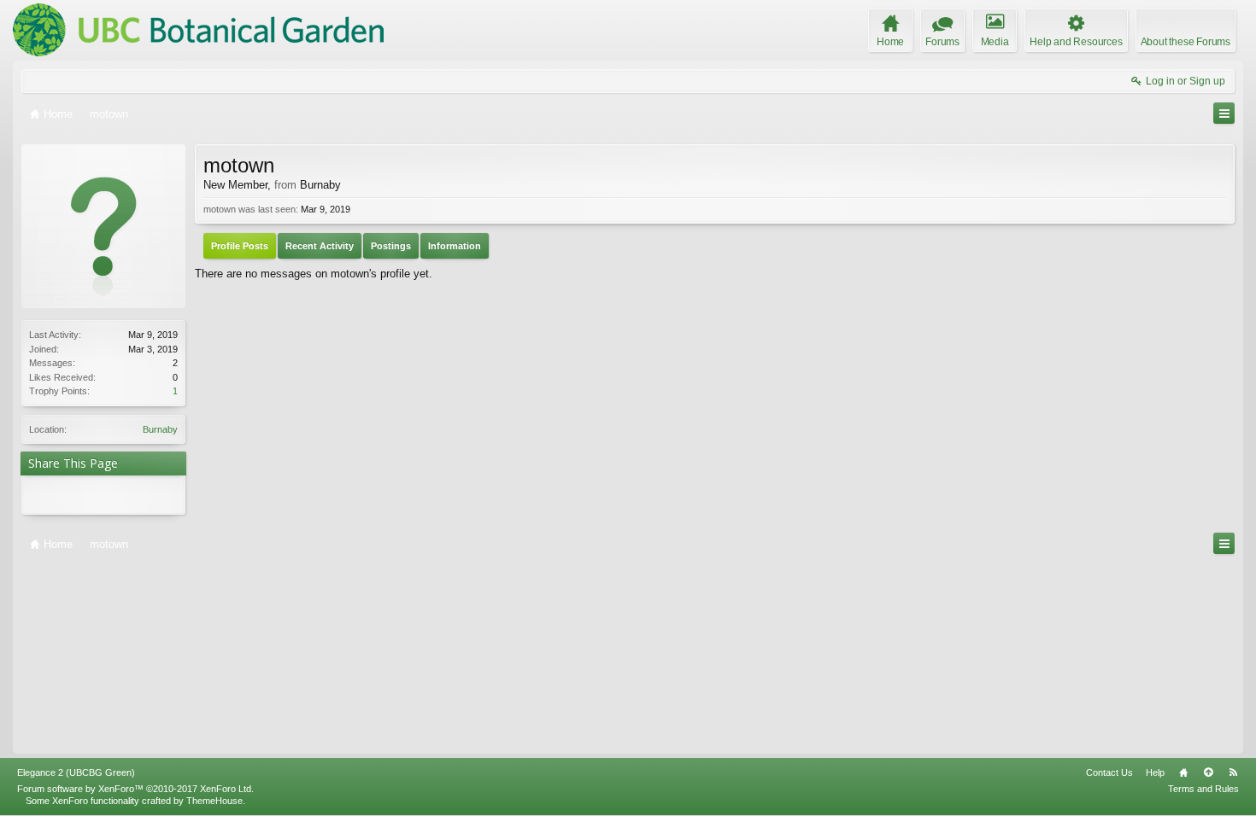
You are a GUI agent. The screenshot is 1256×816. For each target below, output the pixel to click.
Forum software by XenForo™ (135, 789)
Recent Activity (319, 246)
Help (1155, 772)
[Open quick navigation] (1224, 113)
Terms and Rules (1203, 789)
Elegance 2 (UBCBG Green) (76, 772)
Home (1183, 772)
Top (1208, 772)
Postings (391, 246)
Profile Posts (239, 246)
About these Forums (1185, 42)
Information (454, 246)
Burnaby (160, 429)
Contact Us (1109, 772)
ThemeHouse (214, 801)
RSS (1233, 772)
